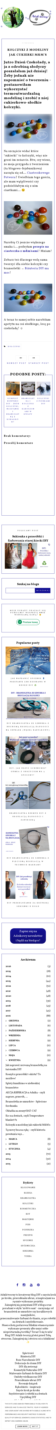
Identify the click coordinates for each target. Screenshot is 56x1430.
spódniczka (28, 1246)
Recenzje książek (28, 1383)
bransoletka (28, 1198)
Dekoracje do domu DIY (28, 1363)
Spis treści (28, 1353)
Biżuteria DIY (28, 1356)
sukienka (28, 1251)
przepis (28, 1235)
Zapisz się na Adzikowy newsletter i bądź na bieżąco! (28, 936)
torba (28, 1256)
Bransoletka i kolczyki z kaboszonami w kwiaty (28, 406)
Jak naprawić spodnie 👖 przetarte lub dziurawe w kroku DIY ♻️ (28, 681)
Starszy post (38, 363)
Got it (35, 1426)
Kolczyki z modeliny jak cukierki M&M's (28, 1125)
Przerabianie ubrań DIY (28, 1380)
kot (28, 1214)
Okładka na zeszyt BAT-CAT (21, 1111)
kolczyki (14, 346)
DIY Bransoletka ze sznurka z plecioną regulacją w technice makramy (28, 861)
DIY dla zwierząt (28, 1367)
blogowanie (28, 1187)
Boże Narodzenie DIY (28, 1360)
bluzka (28, 1193)
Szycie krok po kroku (28, 1390)
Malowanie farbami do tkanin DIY (28, 1373)
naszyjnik (28, 1219)
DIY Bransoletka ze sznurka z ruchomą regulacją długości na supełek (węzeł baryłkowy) (28, 726)
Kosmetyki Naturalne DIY (28, 1370)
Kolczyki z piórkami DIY (43, 401)
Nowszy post (17, 363)
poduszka (28, 1230)
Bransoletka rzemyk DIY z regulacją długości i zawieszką (28, 816)
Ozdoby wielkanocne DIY (28, 1377)
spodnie (28, 1240)
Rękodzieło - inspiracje (28, 1387)
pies (28, 1224)
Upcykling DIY (28, 1397)
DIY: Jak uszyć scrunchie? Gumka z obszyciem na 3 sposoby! (28, 771)
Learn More (22, 1426)
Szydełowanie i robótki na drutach (28, 1394)
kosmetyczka (28, 1209)
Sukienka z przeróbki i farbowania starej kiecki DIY (28, 539)
